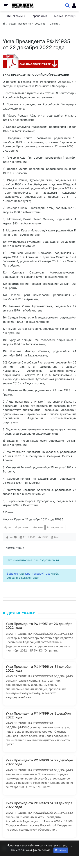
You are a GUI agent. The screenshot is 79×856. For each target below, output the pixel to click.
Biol (56, 537)
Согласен (60, 850)
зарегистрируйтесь (37, 573)
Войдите (12, 573)
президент (23, 527)
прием (39, 527)
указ (8, 527)
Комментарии (15, 548)
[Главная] (4, 23)
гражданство (56, 527)
